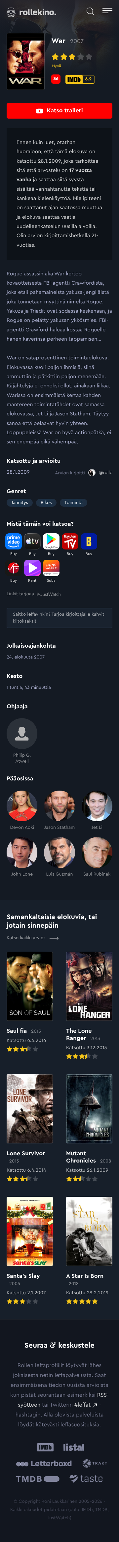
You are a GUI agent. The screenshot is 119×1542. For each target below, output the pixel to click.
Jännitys (19, 502)
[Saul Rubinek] (97, 857)
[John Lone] (22, 857)
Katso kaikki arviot (27, 938)
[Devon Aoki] (22, 811)
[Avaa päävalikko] (107, 11)
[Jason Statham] (59, 811)
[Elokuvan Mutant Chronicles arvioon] (89, 1129)
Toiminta (73, 502)
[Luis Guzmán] (59, 857)
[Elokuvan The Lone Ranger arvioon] (89, 1006)
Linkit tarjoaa (20, 594)
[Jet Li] (97, 811)
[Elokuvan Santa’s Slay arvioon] (30, 1251)
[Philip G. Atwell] (22, 741)
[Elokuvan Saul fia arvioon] (30, 1003)
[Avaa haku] (90, 11)
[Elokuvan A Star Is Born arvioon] (89, 1251)
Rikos (46, 502)
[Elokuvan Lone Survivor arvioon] (30, 1129)
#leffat (82, 1405)
